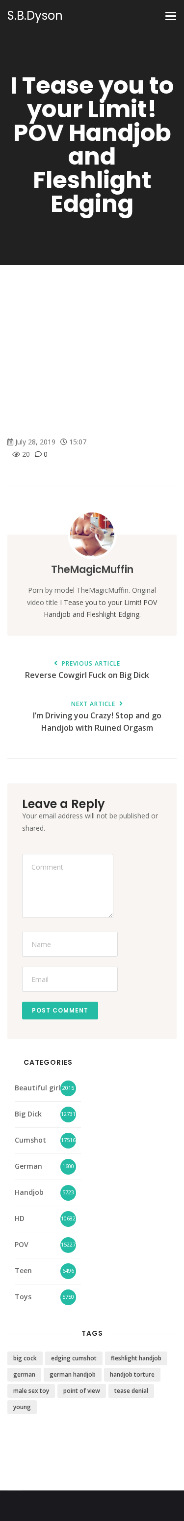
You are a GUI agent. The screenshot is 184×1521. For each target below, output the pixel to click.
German (28, 1166)
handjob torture (132, 1374)
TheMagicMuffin (92, 569)
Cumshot (30, 1140)
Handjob (29, 1192)
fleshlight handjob (136, 1358)
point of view (81, 1390)
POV (21, 1244)
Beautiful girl (37, 1087)
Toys (23, 1296)
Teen (23, 1270)
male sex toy (31, 1390)
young (22, 1407)
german (24, 1374)
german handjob (73, 1374)
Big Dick (28, 1113)
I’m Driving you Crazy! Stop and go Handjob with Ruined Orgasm (97, 717)
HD (20, 1218)
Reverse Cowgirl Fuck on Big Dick (87, 670)
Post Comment (60, 1010)
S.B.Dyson (35, 16)
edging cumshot (74, 1358)
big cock (25, 1358)
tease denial (131, 1390)
